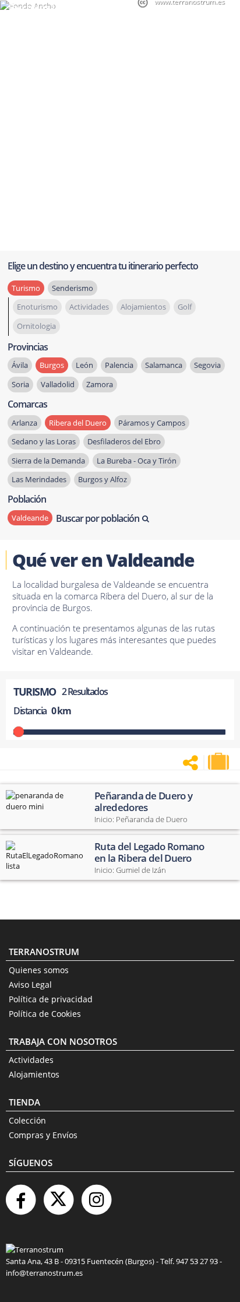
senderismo (72, 288)
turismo (26, 288)
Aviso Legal (30, 984)
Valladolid (58, 384)
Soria (20, 384)
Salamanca (163, 365)
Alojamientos (34, 1074)
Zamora (99, 384)
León (84, 365)
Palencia (119, 365)
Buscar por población (97, 518)
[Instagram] (96, 1195)
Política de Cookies (45, 1013)
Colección (27, 1120)
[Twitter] (58, 1195)
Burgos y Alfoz (102, 479)
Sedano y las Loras (44, 441)
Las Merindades (39, 479)
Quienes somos (39, 969)
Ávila (20, 365)
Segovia (207, 365)
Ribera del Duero (78, 422)
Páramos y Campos (151, 422)
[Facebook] (20, 1195)
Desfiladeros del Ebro (124, 441)
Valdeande (30, 518)
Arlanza (24, 422)
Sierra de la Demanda (48, 460)
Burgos (52, 365)
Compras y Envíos (43, 1134)
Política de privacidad (51, 999)
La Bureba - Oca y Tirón (137, 460)
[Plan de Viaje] (219, 761)
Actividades (31, 1059)
